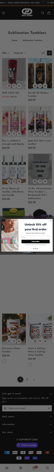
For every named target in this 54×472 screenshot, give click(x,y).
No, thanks (35, 248)
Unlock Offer (35, 241)
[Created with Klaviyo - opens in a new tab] (27, 252)
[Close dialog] (51, 220)
